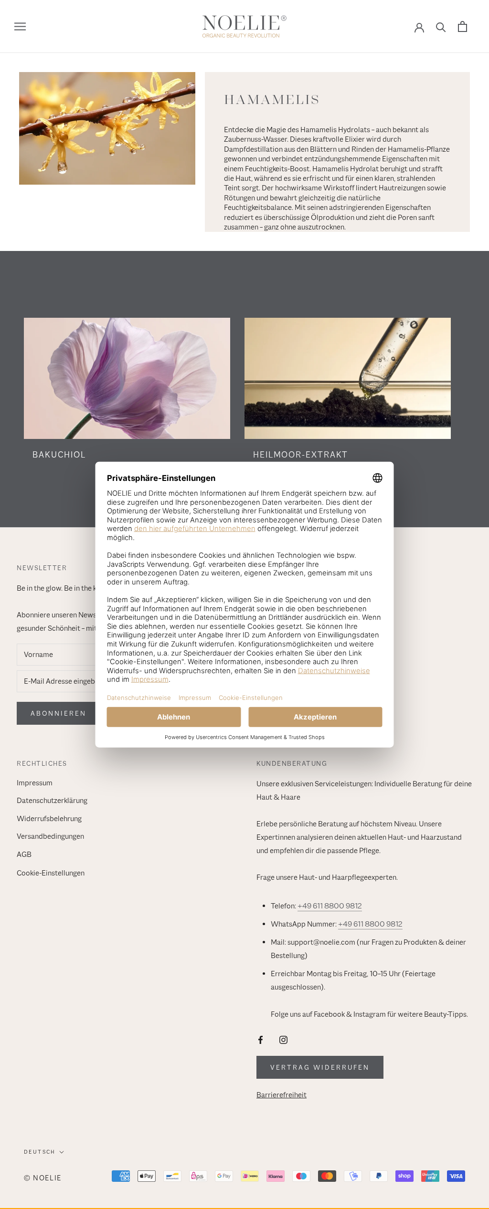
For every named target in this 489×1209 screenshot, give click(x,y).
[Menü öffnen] (20, 26)
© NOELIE (43, 1177)
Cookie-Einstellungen (51, 873)
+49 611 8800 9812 (330, 906)
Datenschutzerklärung (52, 800)
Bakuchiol (59, 454)
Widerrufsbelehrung (49, 818)
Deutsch (40, 1151)
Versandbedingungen (50, 836)
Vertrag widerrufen (320, 1067)
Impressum (35, 783)
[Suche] (441, 26)
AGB (24, 854)
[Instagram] (283, 1039)
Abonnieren (58, 713)
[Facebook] (260, 1039)
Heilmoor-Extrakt (300, 454)
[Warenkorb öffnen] (462, 26)
